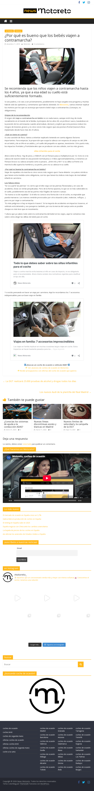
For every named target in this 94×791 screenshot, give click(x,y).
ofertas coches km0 (11, 744)
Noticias (18, 31)
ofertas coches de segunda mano (16, 748)
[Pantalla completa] (88, 500)
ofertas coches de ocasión (13, 740)
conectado (27, 444)
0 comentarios (39, 44)
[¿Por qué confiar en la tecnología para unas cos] (47, 598)
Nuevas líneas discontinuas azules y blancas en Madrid (45, 424)
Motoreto (27, 44)
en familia (9, 31)
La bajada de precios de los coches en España (21, 530)
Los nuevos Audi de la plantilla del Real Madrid (65, 392)
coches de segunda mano (13, 736)
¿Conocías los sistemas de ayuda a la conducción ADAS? (16, 424)
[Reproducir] (6, 500)
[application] (47, 478)
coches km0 (7, 732)
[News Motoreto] (5, 21)
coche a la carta (9, 752)
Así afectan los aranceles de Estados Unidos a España (24, 534)
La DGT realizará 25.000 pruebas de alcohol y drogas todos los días (39, 381)
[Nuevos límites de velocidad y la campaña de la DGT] (76, 405)
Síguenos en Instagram (55, 645)
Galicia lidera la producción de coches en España (22, 519)
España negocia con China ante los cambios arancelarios (25, 526)
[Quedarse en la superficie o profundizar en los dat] (17, 627)
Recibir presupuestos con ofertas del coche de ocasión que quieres (48, 370)
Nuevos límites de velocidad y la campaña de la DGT (76, 424)
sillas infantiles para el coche (47, 151)
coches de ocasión (10, 728)
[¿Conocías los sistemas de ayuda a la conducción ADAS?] (17, 405)
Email (19, 548)
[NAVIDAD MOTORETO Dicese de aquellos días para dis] (17, 598)
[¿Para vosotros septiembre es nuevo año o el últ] (76, 598)
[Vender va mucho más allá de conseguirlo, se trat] (76, 627)
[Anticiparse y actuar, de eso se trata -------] (47, 627)
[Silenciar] (84, 500)
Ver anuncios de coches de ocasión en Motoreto (48, 368)
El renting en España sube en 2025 (16, 523)
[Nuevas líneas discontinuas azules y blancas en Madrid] (47, 405)
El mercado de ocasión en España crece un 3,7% (22, 515)
